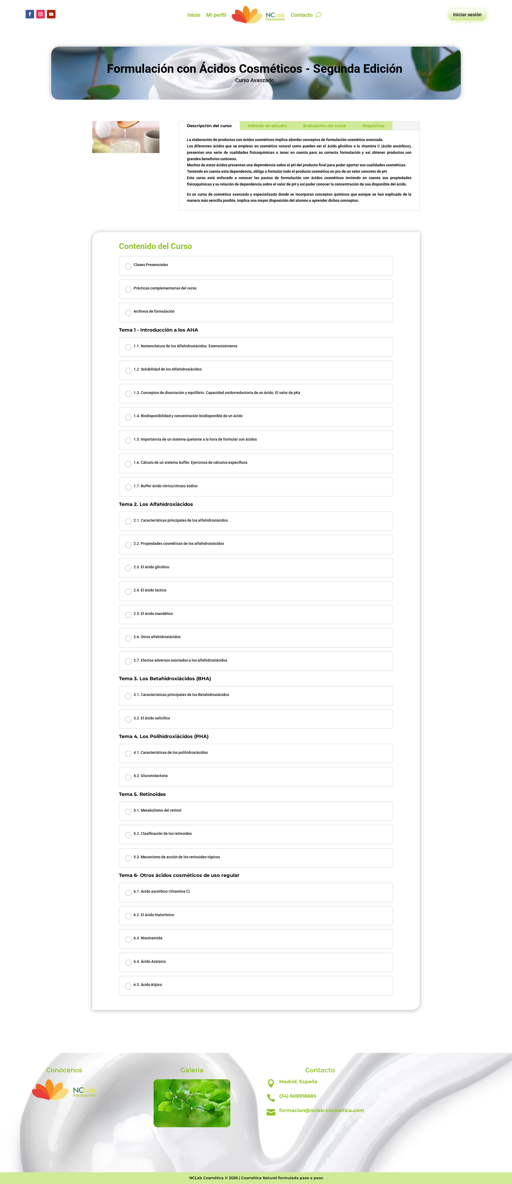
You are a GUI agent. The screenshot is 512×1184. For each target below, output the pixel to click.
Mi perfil (216, 15)
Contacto (302, 15)
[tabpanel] (256, 536)
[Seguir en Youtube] (51, 14)
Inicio (193, 15)
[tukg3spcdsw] (192, 1125)
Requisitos (373, 125)
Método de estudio (267, 125)
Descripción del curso (209, 125)
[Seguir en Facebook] (30, 14)
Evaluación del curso (324, 125)
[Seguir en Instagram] (40, 14)
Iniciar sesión (467, 14)
